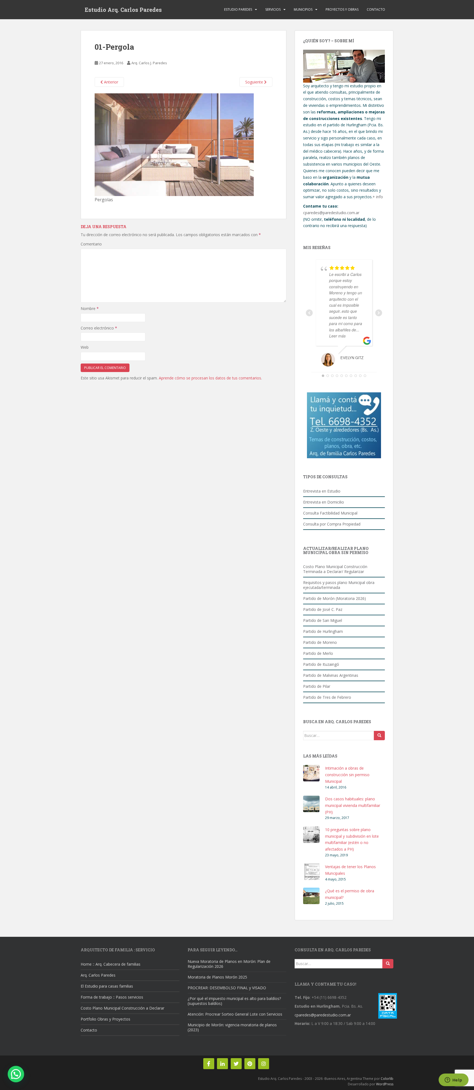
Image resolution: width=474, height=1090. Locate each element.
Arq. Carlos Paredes (98, 975)
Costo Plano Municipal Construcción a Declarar (122, 1008)
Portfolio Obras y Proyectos (105, 1019)
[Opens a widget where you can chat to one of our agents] (453, 1080)
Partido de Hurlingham (323, 631)
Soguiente (254, 82)
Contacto (376, 9)
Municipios (303, 9)
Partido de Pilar (316, 686)
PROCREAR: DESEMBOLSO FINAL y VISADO (227, 987)
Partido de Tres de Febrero (327, 697)
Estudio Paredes (238, 9)
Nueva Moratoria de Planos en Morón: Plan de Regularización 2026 (229, 964)
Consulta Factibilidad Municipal (330, 513)
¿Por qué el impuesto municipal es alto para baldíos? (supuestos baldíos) (234, 1001)
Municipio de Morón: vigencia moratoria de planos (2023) (232, 1027)
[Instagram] (263, 1063)
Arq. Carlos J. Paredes (149, 62)
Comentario (91, 244)
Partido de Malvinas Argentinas (330, 675)
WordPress (384, 1084)
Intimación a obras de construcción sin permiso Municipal (347, 774)
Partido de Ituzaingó (321, 664)
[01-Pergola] (174, 144)
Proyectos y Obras (342, 9)
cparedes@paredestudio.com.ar (331, 212)
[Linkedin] (222, 1063)
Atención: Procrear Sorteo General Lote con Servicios (235, 1014)
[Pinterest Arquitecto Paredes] (249, 1063)
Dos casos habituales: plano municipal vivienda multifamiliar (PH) (352, 805)
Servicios (273, 9)
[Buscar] (379, 735)
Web (85, 347)
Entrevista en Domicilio (323, 502)
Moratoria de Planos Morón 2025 (217, 977)
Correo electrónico (99, 328)
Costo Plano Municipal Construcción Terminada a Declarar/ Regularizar (335, 569)
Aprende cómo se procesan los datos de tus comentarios (210, 378)
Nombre (90, 308)
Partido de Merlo (318, 653)
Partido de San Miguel (322, 620)
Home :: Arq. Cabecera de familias (110, 964)
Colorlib (387, 1078)
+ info (378, 196)
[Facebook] (208, 1063)
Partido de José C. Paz (322, 609)
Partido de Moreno (320, 642)
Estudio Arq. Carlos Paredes (123, 9)
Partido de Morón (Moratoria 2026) (334, 598)
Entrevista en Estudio (321, 491)
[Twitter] (236, 1063)
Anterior (110, 82)
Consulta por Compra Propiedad (331, 524)
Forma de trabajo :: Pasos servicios (112, 997)
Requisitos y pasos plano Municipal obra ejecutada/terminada (338, 585)
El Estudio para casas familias (107, 986)
